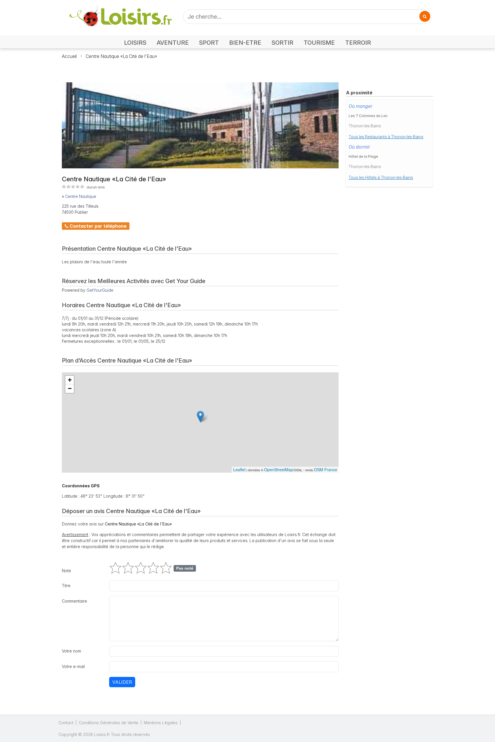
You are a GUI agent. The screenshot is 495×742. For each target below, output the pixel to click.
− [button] (70, 388)
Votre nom (71, 650)
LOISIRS (135, 42)
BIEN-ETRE (245, 42)
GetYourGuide (100, 290)
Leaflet (239, 469)
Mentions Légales (161, 722)
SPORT (209, 42)
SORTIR (282, 42)
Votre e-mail (73, 666)
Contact (65, 722)
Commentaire (74, 601)
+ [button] (70, 379)
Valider (122, 682)
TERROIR (358, 42)
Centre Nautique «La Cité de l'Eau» (121, 56)
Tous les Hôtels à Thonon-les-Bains (381, 177)
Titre (66, 585)
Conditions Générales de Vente (108, 722)
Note (66, 570)
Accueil (69, 56)
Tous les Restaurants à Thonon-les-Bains (386, 137)
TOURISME (319, 42)
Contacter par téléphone (97, 226)
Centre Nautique (80, 196)
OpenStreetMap (278, 469)
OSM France (325, 469)
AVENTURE (173, 42)
